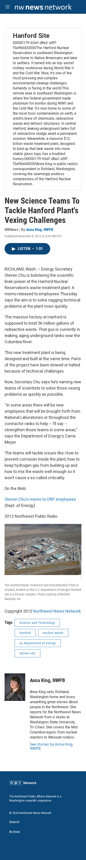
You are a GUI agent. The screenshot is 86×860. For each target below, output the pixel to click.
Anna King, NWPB (39, 229)
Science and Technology (37, 623)
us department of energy (37, 643)
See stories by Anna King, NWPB (51, 746)
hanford (25, 633)
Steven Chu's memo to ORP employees (40, 499)
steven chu (27, 653)
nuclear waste (53, 633)
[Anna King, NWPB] (15, 687)
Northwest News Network (57, 611)
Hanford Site (31, 35)
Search (14, 822)
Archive (14, 832)
